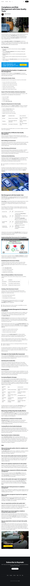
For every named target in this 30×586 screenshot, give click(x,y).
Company (6, 1)
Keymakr (2, 1)
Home (7, 575)
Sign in (27, 1)
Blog (10, 1)
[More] (12, 1)
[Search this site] (23, 1)
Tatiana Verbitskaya (7, 13)
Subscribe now (15, 568)
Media (17, 575)
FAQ (20, 575)
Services (14, 575)
